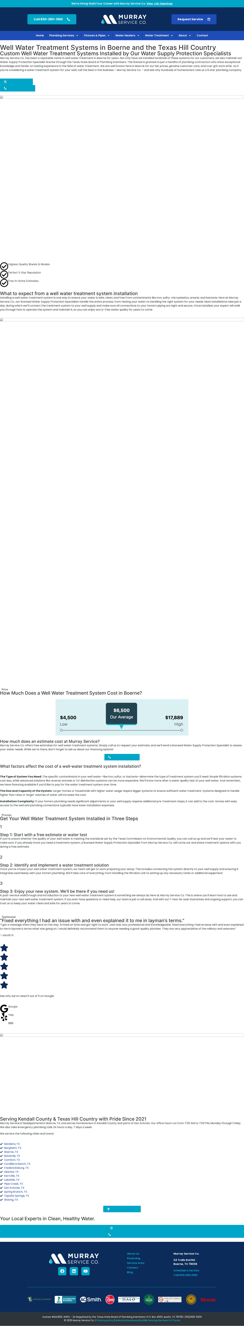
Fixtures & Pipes (95, 35)
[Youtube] (85, 1271)
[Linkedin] (74, 1271)
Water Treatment (157, 35)
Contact (202, 35)
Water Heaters (125, 35)
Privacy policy (104, 1320)
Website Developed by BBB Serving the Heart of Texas (147, 1320)
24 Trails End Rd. (184, 1260)
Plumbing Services (61, 35)
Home (40, 35)
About (183, 35)
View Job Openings (160, 3)
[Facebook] (62, 1271)
